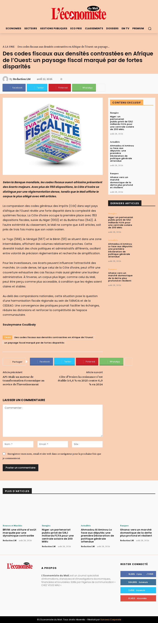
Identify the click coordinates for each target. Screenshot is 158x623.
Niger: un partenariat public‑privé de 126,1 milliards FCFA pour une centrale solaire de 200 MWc (122, 123)
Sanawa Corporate (110, 619)
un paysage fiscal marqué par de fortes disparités (34, 342)
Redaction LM (21, 79)
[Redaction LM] (6, 79)
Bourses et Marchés (12, 525)
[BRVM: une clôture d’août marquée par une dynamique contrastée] (20, 510)
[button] (149, 28)
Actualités (115, 142)
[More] (101, 88)
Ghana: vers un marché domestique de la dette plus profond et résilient (121, 182)
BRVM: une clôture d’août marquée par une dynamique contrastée (19, 532)
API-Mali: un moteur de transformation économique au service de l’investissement (23, 380)
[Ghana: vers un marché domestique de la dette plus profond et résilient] (144, 179)
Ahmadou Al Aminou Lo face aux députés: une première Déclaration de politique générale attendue (120, 250)
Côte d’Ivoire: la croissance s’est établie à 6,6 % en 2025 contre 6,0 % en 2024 (80, 380)
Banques (114, 173)
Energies (114, 113)
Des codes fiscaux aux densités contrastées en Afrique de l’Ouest (53, 337)
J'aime (149, 573)
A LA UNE (8, 46)
